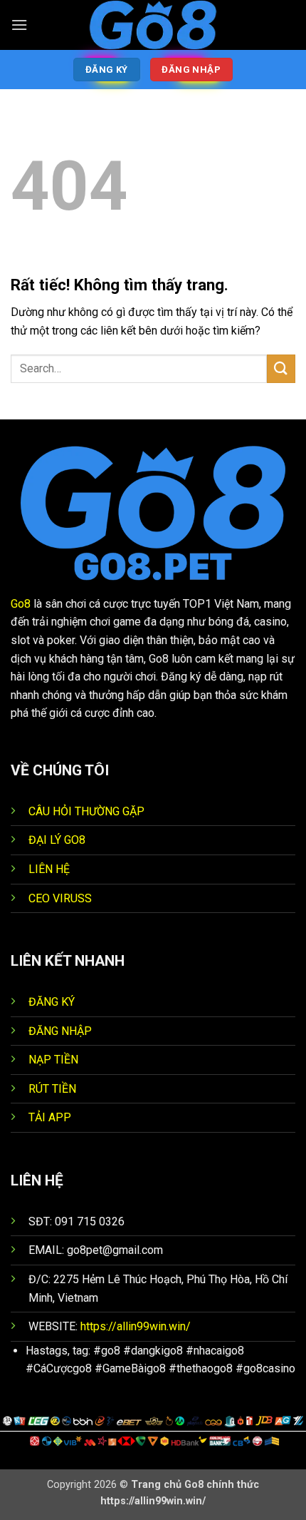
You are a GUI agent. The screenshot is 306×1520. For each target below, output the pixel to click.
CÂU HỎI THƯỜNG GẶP (86, 811)
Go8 (21, 604)
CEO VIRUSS (60, 898)
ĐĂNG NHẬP (60, 1031)
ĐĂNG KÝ (51, 1002)
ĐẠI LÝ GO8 (56, 840)
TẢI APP (49, 1117)
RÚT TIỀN (52, 1089)
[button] (19, 24)
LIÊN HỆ (49, 869)
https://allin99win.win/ (135, 1326)
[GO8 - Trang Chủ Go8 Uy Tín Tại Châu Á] (153, 25)
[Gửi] (281, 368)
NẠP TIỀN (53, 1059)
